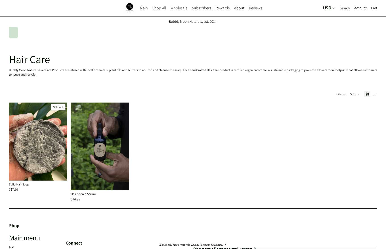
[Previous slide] (15, 141)
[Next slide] (60, 141)
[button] (193, 244)
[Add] (122, 183)
